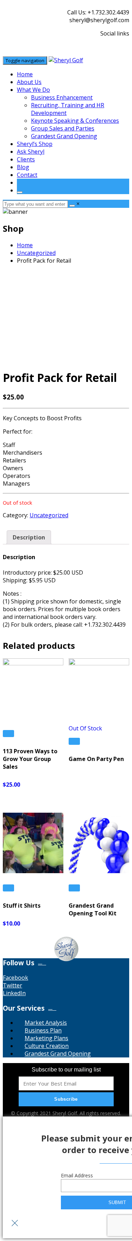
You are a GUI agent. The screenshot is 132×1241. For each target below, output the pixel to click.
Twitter (12, 985)
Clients (26, 159)
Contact (27, 175)
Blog (23, 167)
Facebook (15, 977)
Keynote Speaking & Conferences (75, 120)
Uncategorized (36, 253)
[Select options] (74, 741)
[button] (66, 963)
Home (25, 74)
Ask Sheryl (30, 151)
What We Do (33, 90)
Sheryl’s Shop (34, 144)
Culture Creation (47, 1046)
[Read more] (74, 887)
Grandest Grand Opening (64, 136)
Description (29, 537)
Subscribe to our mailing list (66, 1070)
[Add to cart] (8, 733)
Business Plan (43, 1030)
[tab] (29, 537)
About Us (29, 82)
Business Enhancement (62, 97)
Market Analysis (46, 1022)
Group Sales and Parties (62, 128)
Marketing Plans (46, 1038)
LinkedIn (14, 993)
